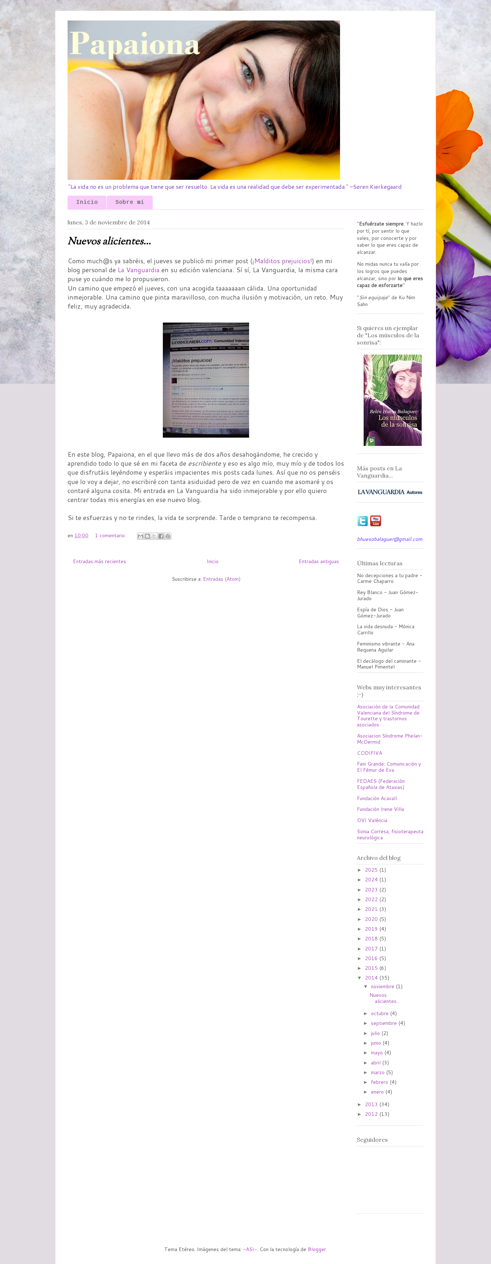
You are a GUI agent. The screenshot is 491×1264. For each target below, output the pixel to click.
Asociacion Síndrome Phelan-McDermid (390, 738)
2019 (372, 928)
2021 (372, 909)
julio (376, 1033)
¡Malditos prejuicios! (282, 260)
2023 (372, 889)
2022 (372, 899)
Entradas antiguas (319, 561)
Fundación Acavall (377, 798)
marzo (378, 1072)
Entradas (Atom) (221, 579)
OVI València (372, 820)
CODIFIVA (369, 753)
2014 (372, 977)
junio (376, 1042)
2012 (372, 1114)
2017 (372, 948)
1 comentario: (111, 535)
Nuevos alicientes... (109, 241)
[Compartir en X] (154, 536)
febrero (380, 1082)
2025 (372, 869)
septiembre (384, 1023)
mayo (377, 1052)
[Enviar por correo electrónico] (140, 536)
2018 (372, 938)
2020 (372, 919)
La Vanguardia (139, 269)
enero (378, 1091)
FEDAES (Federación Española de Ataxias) (381, 784)
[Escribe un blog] (147, 536)
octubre (380, 1013)
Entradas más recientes (99, 561)
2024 (372, 879)
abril (376, 1062)
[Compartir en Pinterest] (167, 536)
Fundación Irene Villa (380, 809)
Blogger (317, 1249)
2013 (372, 1104)
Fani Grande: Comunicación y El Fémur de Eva (389, 767)
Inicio (87, 202)
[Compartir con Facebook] (161, 536)
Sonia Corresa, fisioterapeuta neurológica (390, 834)
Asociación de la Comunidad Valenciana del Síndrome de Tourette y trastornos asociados (388, 715)
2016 (372, 958)
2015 (372, 968)
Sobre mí (129, 202)
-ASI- (250, 1249)
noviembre (383, 986)
